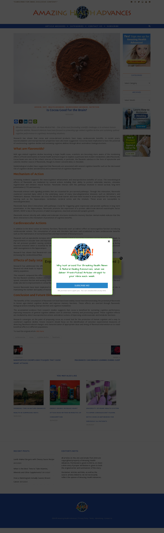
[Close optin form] (109, 241)
